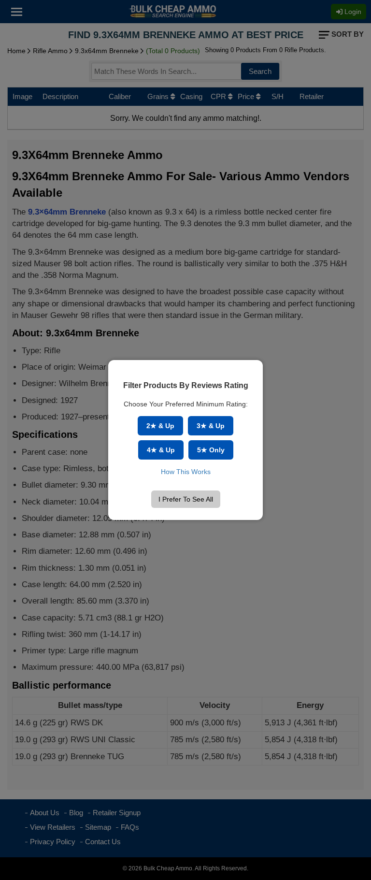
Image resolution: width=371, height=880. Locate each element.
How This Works (186, 472)
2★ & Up (160, 426)
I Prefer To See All (185, 499)
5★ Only (211, 450)
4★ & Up (161, 450)
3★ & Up (211, 426)
